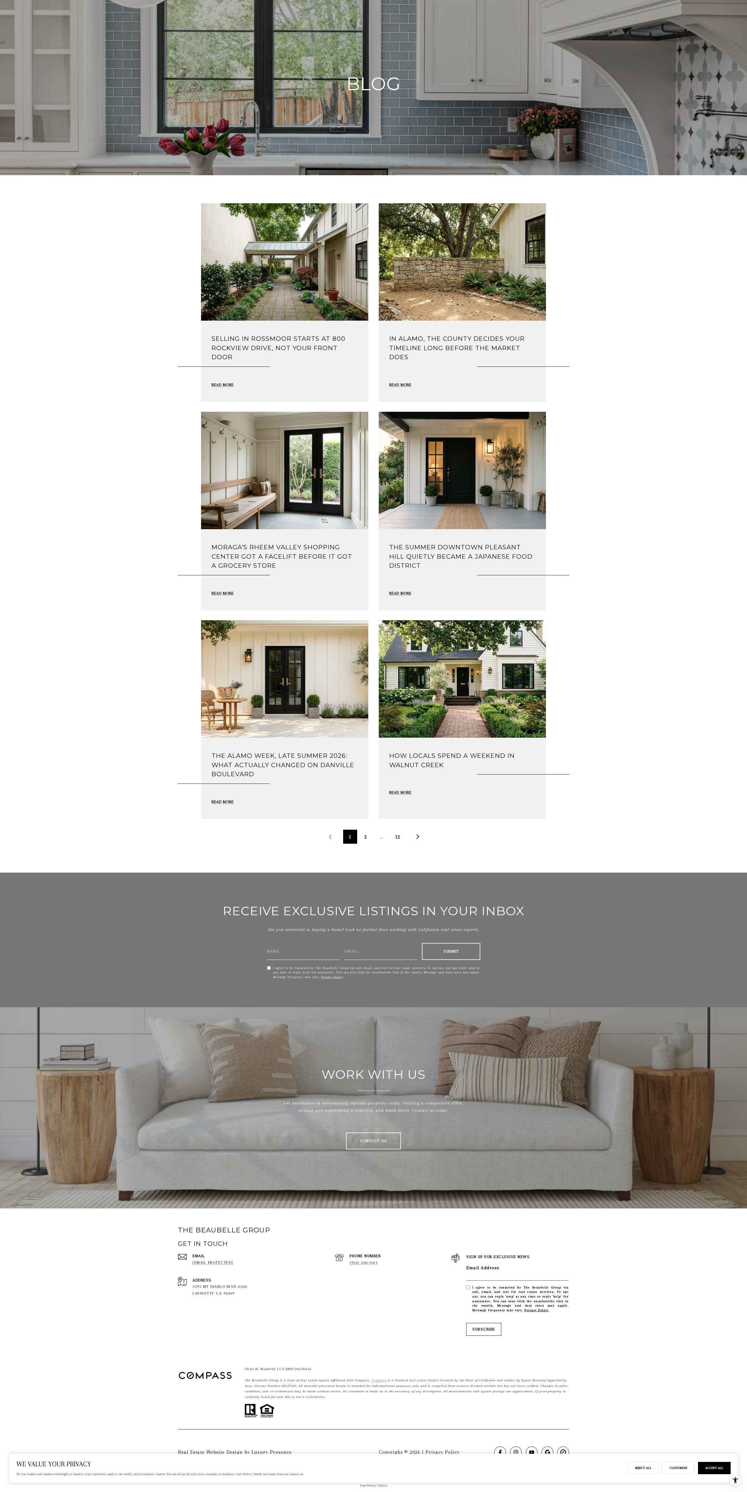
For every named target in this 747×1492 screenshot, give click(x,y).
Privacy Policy (332, 977)
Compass (378, 1380)
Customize (678, 1468)
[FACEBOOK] (500, 1452)
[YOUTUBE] (531, 1452)
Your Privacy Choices (373, 1485)
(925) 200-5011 (364, 1262)
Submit (451, 951)
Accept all (714, 1468)
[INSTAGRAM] (516, 1452)
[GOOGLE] (547, 1452)
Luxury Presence (272, 1452)
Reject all (643, 1468)
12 (397, 837)
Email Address (483, 1267)
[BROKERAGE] (563, 1452)
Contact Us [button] (373, 1141)
